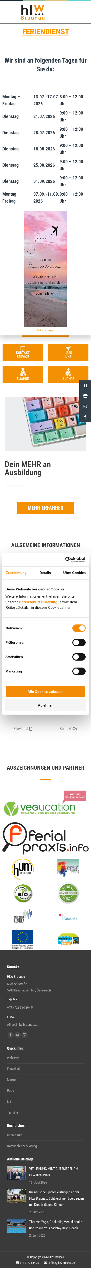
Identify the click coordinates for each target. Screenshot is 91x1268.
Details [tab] (45, 572)
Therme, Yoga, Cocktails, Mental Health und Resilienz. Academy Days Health (55, 1225)
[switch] (79, 642)
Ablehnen (45, 705)
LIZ (9, 1101)
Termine (12, 1112)
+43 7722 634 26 (29, 1263)
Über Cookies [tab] (74, 572)
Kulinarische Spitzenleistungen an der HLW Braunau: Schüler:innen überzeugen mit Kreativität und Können (56, 1198)
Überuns (68, 355)
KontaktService (23, 355)
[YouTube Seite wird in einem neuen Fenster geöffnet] (17, 1035)
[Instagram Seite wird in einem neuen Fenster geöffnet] (24, 1035)
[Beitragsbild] (16, 1173)
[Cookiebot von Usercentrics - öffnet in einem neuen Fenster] (65, 560)
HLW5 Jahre (23, 377)
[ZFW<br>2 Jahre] (68, 370)
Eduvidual (13, 1069)
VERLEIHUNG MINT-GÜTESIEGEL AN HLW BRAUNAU (53, 1172)
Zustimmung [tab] (16, 572)
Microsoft (14, 1080)
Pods (10, 1091)
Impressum (14, 1135)
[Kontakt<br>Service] (23, 348)
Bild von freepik (45, 330)
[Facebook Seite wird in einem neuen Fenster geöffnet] (10, 1035)
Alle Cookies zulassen (45, 692)
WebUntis (13, 1058)
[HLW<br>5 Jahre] (23, 370)
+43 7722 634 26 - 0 (20, 1007)
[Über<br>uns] (68, 348)
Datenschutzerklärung (38, 602)
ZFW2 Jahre (68, 377)
